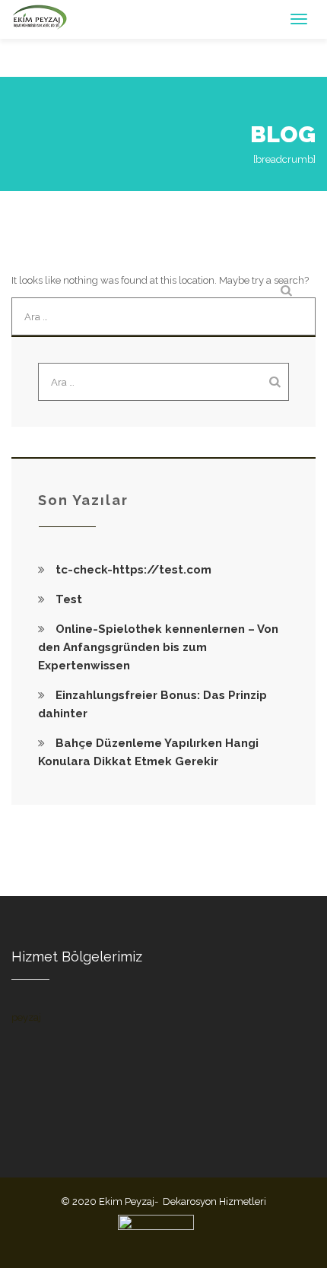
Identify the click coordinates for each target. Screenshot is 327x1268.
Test (69, 599)
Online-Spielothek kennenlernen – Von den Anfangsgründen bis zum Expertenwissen (158, 647)
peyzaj (26, 1017)
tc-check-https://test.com (133, 570)
